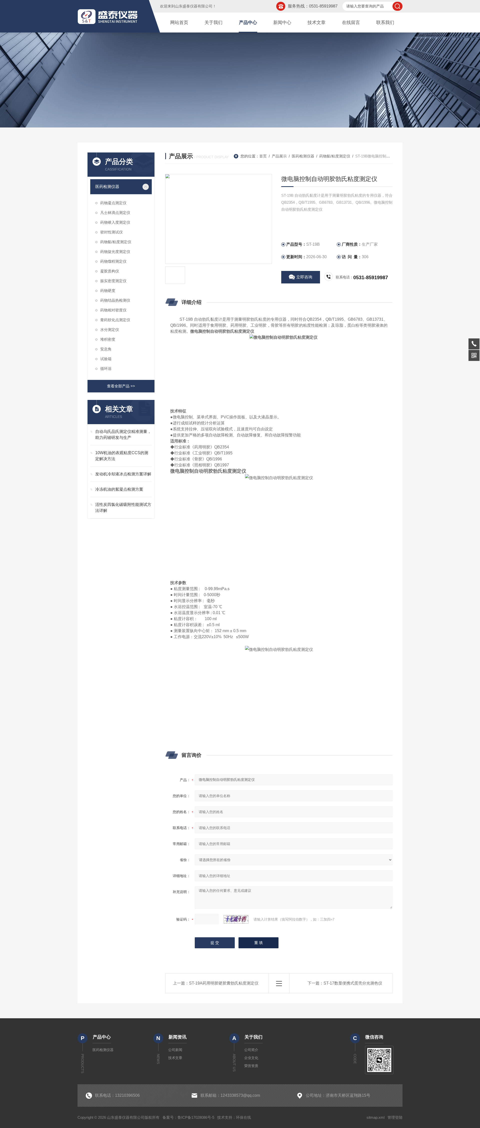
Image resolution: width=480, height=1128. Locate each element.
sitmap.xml (375, 1117)
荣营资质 (251, 1066)
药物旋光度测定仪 (115, 251)
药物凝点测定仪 (113, 203)
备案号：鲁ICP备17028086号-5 (188, 1117)
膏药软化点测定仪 (115, 320)
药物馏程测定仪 (113, 261)
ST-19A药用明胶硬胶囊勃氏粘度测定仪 (223, 983)
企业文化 (251, 1058)
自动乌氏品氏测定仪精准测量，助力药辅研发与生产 (123, 434)
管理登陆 (395, 1117)
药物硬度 (107, 290)
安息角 (106, 349)
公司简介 (251, 1050)
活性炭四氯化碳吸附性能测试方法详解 (123, 507)
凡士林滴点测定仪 (115, 212)
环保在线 (243, 1117)
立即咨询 (304, 277)
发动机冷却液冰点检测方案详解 (123, 474)
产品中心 (248, 22)
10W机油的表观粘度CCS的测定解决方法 (121, 456)
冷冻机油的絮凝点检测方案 (119, 489)
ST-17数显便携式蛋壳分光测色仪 (353, 983)
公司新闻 (175, 1050)
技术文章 (317, 22)
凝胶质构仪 (109, 271)
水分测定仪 (109, 329)
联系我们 (385, 22)
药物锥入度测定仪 (115, 222)
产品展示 (279, 156)
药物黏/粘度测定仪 (115, 242)
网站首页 (179, 22)
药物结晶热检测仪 (115, 300)
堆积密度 (107, 339)
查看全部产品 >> (121, 386)
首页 (263, 156)
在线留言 (351, 22)
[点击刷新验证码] (236, 919)
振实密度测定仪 (113, 281)
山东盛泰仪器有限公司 (193, 6)
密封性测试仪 (111, 232)
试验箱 (106, 359)
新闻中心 (282, 22)
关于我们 (213, 22)
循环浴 (106, 368)
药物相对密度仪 (113, 310)
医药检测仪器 (107, 186)
